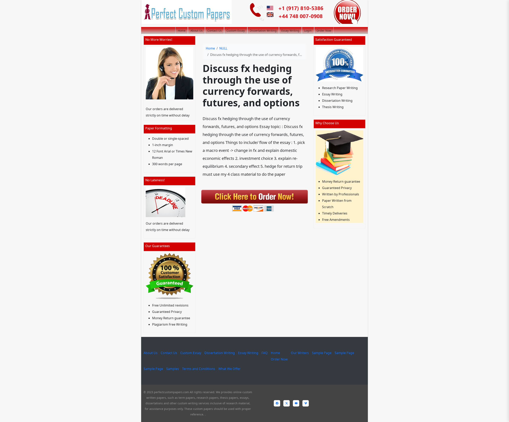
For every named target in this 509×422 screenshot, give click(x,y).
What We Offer (229, 369)
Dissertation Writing (263, 30)
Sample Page (321, 353)
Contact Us (214, 30)
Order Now (324, 30)
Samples (172, 369)
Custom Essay (235, 30)
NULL (223, 48)
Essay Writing (290, 30)
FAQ (264, 353)
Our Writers (300, 353)
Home (182, 30)
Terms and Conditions (198, 369)
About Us (196, 30)
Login (308, 30)
